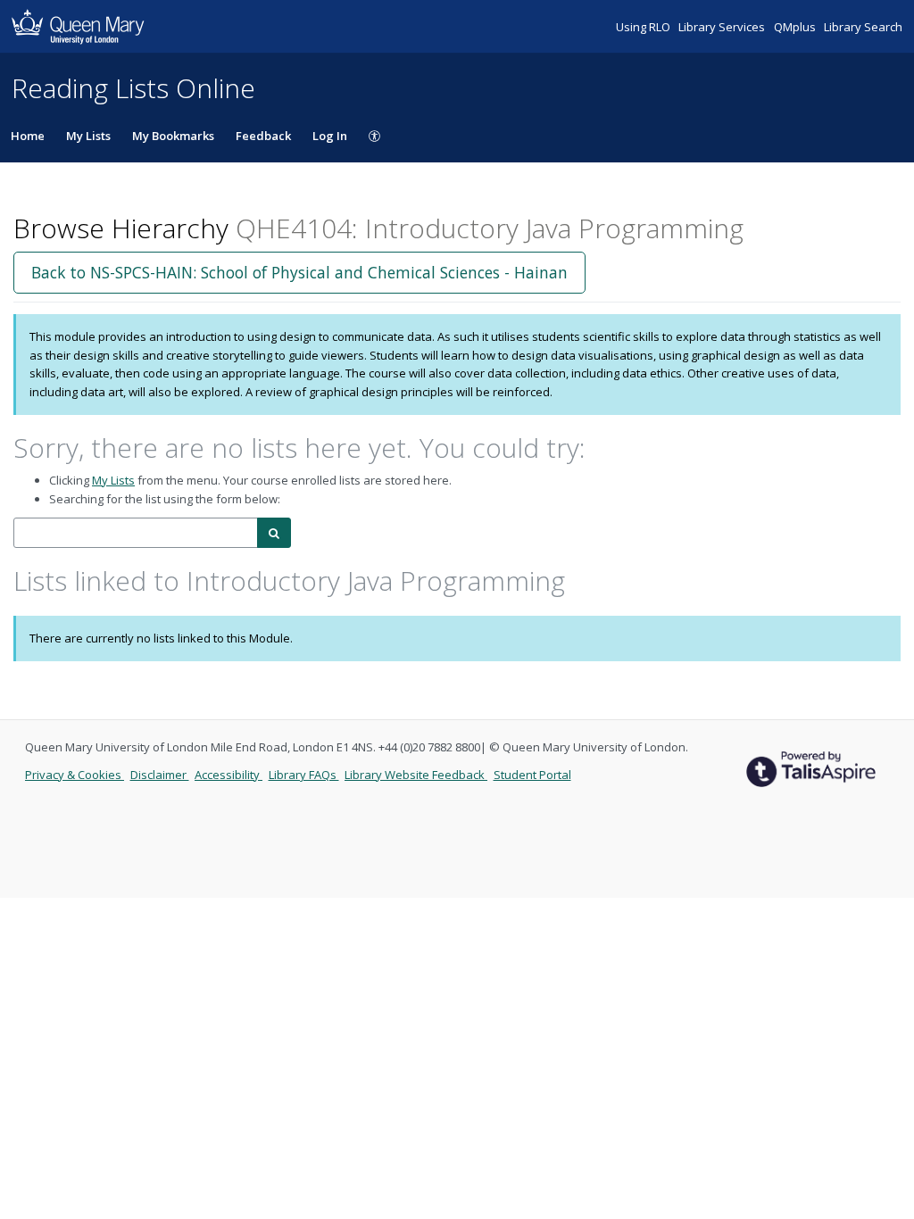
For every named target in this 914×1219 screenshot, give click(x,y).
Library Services (723, 27)
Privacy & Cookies (74, 775)
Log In (329, 136)
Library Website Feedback (416, 775)
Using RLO (644, 27)
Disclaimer (159, 775)
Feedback (263, 136)
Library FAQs (304, 775)
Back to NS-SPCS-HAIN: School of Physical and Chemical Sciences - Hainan (299, 272)
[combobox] (135, 533)
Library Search (863, 27)
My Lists (88, 136)
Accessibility (228, 775)
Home (28, 136)
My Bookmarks (173, 136)
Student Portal (532, 775)
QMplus (796, 27)
